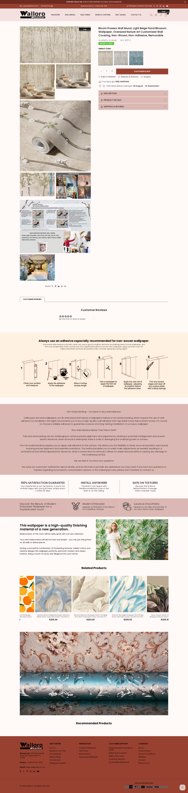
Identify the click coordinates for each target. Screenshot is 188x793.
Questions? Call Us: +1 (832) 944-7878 (94, 6)
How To (52, 748)
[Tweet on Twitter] (52, 286)
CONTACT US (136, 15)
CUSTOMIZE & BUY (142, 71)
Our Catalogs (55, 754)
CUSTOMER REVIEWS (32, 299)
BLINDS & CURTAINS (103, 15)
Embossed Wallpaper (88, 757)
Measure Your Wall (57, 751)
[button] (166, 15)
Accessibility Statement (119, 762)
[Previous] (19, 600)
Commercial (54, 760)
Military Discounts (116, 756)
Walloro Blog (54, 757)
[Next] (169, 600)
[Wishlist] (161, 15)
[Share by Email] (65, 286)
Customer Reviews (117, 759)
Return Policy (144, 763)
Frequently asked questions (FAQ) (121, 749)
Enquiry (147, 77)
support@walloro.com (35, 767)
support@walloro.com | (31, 6)
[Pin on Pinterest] (56, 286)
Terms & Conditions (147, 754)
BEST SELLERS (121, 15)
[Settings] (156, 15)
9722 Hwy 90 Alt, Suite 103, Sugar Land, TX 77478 (32, 755)
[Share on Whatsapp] (62, 286)
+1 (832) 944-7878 (34, 762)
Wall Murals (70, 15)
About (141, 748)
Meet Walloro (85, 754)
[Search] (151, 15)
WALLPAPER (55, 15)
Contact (142, 760)
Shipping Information (118, 753)
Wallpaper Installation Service (139, 6)
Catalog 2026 (46, 6)
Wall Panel (83, 751)
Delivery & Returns (129, 77)
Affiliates (142, 757)
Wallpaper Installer (57, 763)
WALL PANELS (85, 15)
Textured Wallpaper (87, 748)
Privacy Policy (144, 751)
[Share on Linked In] (59, 286)
